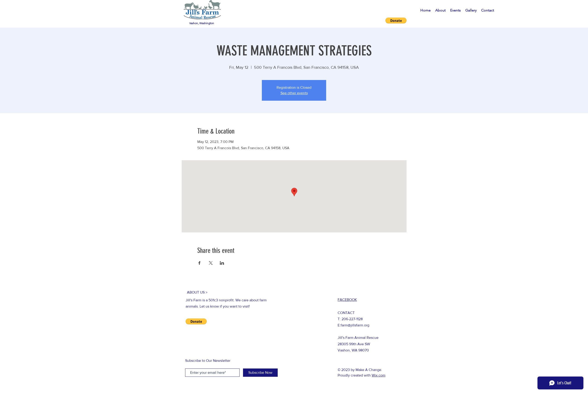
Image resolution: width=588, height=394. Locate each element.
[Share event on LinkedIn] (222, 263)
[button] (396, 20)
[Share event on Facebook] (199, 263)
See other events (294, 93)
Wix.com (378, 375)
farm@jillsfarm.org (355, 325)
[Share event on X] (211, 263)
